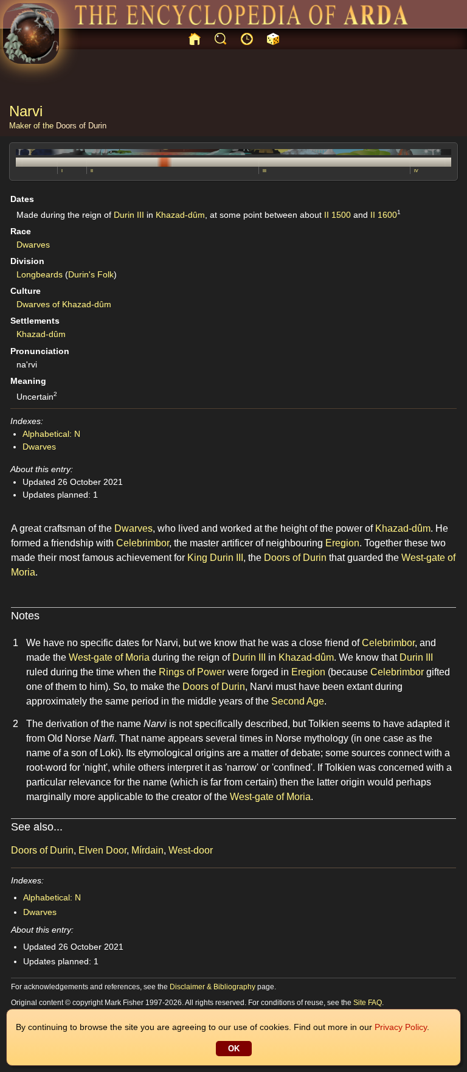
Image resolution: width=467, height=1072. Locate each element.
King (197, 557)
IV (416, 171)
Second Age (297, 701)
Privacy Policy (401, 1027)
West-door (190, 850)
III (264, 171)
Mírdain (147, 850)
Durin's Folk (91, 274)
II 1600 (383, 215)
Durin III (129, 215)
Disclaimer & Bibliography (212, 987)
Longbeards (39, 274)
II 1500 (337, 215)
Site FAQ (367, 1002)
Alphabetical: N (51, 434)
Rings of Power (192, 672)
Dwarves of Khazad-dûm (63, 304)
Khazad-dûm (180, 215)
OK (234, 1048)
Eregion (342, 543)
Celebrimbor (142, 543)
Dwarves (33, 244)
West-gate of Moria (109, 657)
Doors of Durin (81, 125)
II (92, 171)
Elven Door (102, 850)
